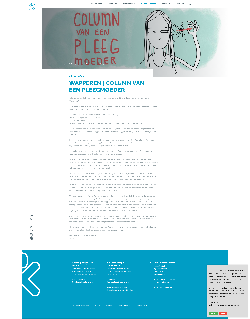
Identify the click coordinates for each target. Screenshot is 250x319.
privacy (97, 305)
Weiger (223, 313)
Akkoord (213, 313)
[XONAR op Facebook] (31, 227)
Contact (180, 4)
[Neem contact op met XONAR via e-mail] (31, 216)
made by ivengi (142, 305)
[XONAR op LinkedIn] (31, 231)
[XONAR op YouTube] (31, 239)
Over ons (113, 4)
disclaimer (109, 305)
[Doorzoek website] (189, 4)
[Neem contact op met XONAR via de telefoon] (31, 220)
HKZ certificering (124, 305)
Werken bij (166, 4)
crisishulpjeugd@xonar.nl (83, 282)
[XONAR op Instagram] (31, 235)
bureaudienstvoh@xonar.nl (118, 282)
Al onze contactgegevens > (163, 287)
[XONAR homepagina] (32, 6)
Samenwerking (129, 4)
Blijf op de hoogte (148, 4)
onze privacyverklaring (227, 305)
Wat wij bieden (97, 4)
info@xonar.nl (159, 274)
